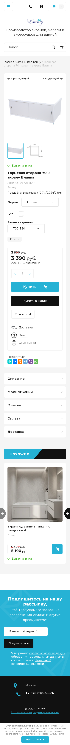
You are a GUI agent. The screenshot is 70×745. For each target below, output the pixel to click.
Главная (9, 62)
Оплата (13, 418)
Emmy (11, 187)
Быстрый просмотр (35, 494)
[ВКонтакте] (15, 361)
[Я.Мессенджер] (9, 361)
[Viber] (30, 361)
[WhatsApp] (36, 361)
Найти (53, 47)
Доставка (15, 432)
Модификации (20, 392)
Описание (16, 379)
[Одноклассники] (20, 361)
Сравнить (21, 314)
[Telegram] (25, 361)
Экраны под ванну (28, 62)
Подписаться (18, 643)
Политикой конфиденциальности (31, 661)
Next (67, 513)
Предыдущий (20, 78)
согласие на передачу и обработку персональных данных (38, 654)
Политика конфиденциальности (35, 712)
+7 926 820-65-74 (40, 693)
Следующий (51, 78)
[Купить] (57, 549)
